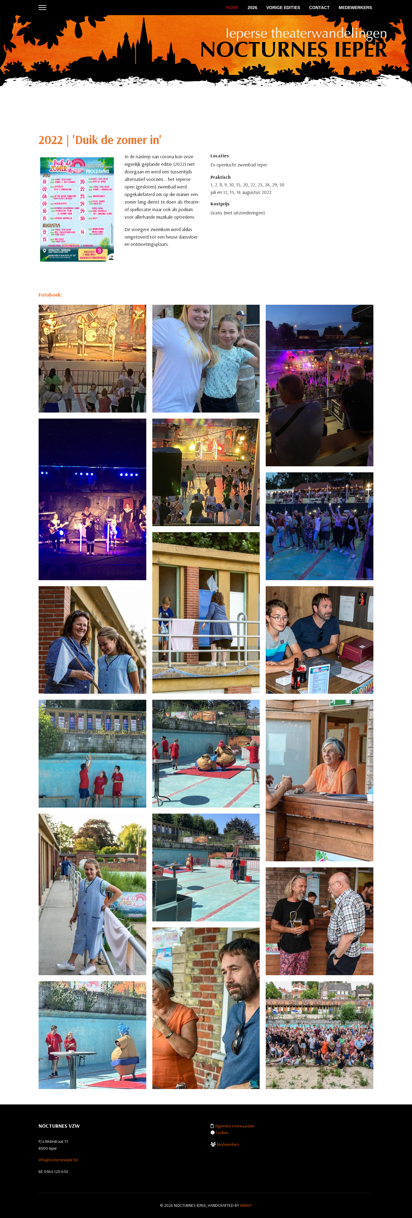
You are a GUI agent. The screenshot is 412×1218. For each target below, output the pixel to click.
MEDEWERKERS (355, 7)
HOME (232, 7)
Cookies (222, 1132)
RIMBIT (246, 1205)
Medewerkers (228, 1144)
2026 (252, 7)
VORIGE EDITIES (283, 7)
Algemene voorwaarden (234, 1126)
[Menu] (42, 7)
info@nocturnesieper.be (58, 1159)
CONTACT (319, 7)
